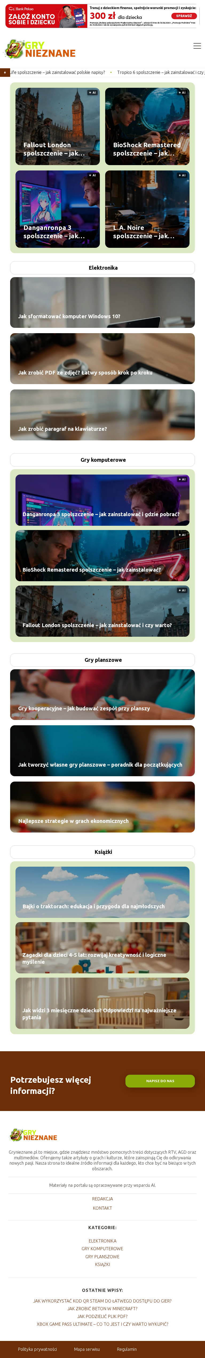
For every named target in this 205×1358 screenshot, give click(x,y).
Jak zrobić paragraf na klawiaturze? (62, 429)
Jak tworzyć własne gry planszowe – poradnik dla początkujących (100, 765)
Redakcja (102, 1198)
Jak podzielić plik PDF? (102, 1316)
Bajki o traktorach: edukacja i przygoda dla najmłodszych (93, 906)
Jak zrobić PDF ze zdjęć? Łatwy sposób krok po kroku (85, 372)
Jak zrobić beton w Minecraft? (102, 1308)
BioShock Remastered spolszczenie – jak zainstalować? (147, 149)
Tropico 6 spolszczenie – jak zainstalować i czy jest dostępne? (114, 72)
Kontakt (102, 1208)
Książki (103, 852)
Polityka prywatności (37, 1349)
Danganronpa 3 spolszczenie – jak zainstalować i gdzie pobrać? (54, 232)
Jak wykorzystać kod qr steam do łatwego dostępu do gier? (102, 1301)
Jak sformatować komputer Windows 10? (69, 316)
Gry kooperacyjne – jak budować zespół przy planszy (84, 708)
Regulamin (127, 1349)
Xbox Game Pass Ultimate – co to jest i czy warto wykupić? (102, 1324)
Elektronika (103, 268)
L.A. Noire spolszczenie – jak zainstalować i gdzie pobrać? (144, 232)
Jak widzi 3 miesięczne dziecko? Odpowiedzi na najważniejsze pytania (99, 1013)
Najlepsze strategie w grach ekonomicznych (73, 821)
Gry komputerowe (103, 460)
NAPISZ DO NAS (160, 1081)
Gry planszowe (103, 660)
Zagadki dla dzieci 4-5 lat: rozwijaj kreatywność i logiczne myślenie (94, 958)
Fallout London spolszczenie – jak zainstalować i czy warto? (51, 149)
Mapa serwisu (87, 1349)
